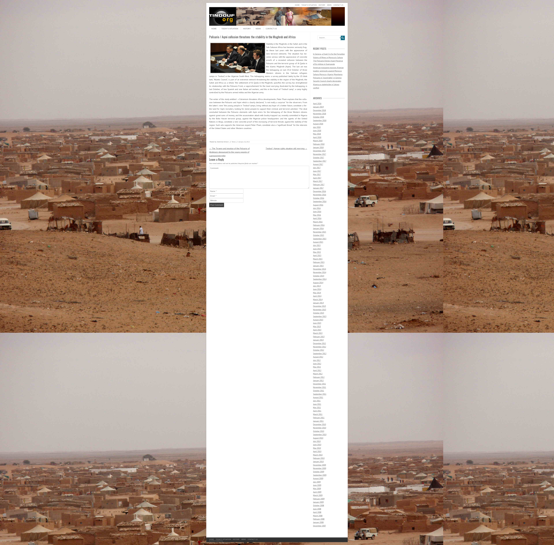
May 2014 (317, 293)
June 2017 (317, 171)
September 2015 (319, 239)
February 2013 (318, 336)
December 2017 (319, 151)
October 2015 (318, 235)
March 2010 (317, 455)
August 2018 (318, 124)
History (322, 5)
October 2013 (318, 313)
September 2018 (319, 120)
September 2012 (319, 353)
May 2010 (317, 448)
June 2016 (317, 211)
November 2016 (319, 195)
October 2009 (318, 471)
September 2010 (319, 434)
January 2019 (318, 107)
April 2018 (317, 137)
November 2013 (319, 309)
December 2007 (319, 526)
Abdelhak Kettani (223, 142)
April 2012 (317, 370)
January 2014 (318, 303)
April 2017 (317, 178)
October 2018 (318, 117)
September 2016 (319, 201)
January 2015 (318, 266)
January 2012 (318, 380)
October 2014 (318, 276)
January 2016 (318, 228)
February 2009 (318, 499)
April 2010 (317, 451)
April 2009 (317, 492)
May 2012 (317, 367)
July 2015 (317, 245)
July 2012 (317, 360)
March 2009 (317, 495)
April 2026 (317, 103)
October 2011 (318, 390)
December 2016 (319, 191)
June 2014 (317, 289)
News (329, 5)
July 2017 (317, 168)
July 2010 (317, 441)
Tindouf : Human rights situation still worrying (286, 148)
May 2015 (317, 252)
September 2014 (319, 279)
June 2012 (317, 363)
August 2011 (318, 397)
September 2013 (319, 316)
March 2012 (317, 374)
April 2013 (317, 330)
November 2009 (319, 468)
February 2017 (318, 184)
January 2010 (318, 461)
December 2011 (319, 384)
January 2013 (318, 340)
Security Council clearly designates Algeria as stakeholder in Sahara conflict (327, 84)
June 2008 (317, 509)
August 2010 (318, 438)
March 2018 (317, 140)
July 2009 (317, 482)
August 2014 (318, 282)
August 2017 (318, 164)
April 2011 (317, 411)
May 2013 (317, 326)
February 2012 (318, 377)
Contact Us (338, 5)
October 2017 (318, 157)
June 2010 (317, 444)
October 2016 (318, 198)
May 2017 (317, 174)
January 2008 (318, 522)
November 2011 (319, 387)
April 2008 (317, 512)
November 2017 (319, 154)
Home (297, 5)
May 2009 (317, 488)
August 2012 (318, 357)
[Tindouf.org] (277, 25)
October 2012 (318, 350)
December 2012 (319, 343)
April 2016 (317, 218)
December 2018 (319, 110)
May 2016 (317, 215)
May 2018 (317, 134)
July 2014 (317, 286)
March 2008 (317, 516)
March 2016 (317, 222)
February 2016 (318, 225)
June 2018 (317, 130)
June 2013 (317, 323)
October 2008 (318, 505)
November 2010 (319, 428)
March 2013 (317, 333)
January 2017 (318, 188)
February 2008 (318, 519)
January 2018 (318, 147)
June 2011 (317, 404)
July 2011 (317, 401)
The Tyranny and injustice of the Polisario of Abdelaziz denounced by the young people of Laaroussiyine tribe (229, 152)
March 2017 (317, 181)
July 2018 (317, 127)
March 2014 (317, 299)
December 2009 (319, 465)
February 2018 (318, 144)
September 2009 (319, 475)
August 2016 (318, 205)
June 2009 (317, 485)
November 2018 (319, 113)
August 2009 (318, 478)
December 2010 (319, 424)
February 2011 (318, 417)
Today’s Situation (309, 5)
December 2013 (319, 306)
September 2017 (319, 161)
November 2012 (319, 347)
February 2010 (318, 458)
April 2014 (317, 296)
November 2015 (319, 232)
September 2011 (319, 394)
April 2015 (317, 255)
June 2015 (317, 249)
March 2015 (317, 259)
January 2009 (318, 502)
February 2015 (318, 262)
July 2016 (317, 208)
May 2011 (317, 407)
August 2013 (318, 320)
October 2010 (318, 431)
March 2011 (317, 414)
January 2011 (318, 421)
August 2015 (318, 242)
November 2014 (319, 272)
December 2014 (319, 269)
